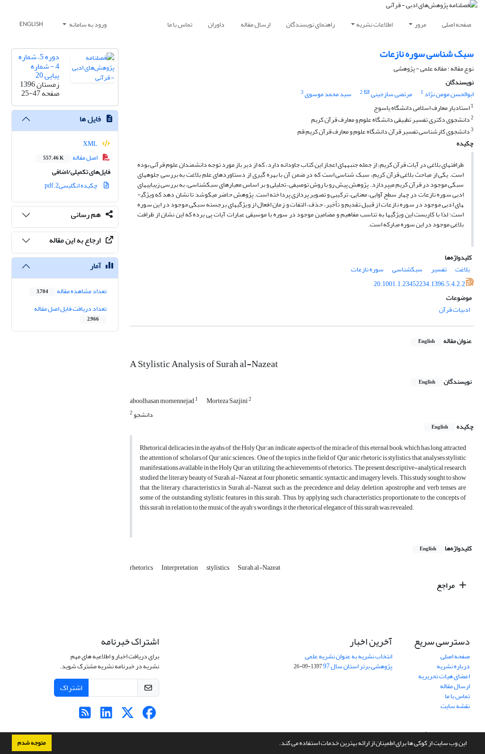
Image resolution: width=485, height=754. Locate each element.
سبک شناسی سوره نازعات (427, 54)
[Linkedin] (106, 715)
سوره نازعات (367, 269)
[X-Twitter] (127, 715)
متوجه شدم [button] (32, 742)
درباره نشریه (453, 666)
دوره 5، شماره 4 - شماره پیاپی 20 (38, 66)
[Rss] (85, 715)
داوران (216, 24)
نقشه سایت (455, 706)
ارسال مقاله (255, 24)
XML (91, 143)
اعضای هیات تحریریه (444, 676)
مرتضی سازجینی (391, 94)
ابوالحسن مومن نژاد (449, 94)
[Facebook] (149, 715)
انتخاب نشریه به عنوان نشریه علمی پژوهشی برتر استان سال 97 (348, 661)
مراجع (446, 585)
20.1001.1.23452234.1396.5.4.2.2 (419, 284)
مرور (420, 24)
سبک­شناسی (407, 269)
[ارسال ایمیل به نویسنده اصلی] (367, 92)
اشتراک (71, 688)
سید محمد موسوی (328, 94)
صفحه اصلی (456, 24)
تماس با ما (179, 24)
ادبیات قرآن (454, 309)
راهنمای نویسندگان (310, 24)
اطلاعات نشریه (374, 24)
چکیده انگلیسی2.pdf (72, 185)
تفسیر (439, 269)
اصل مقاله (71, 157)
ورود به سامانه (87, 24)
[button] (276, 744)
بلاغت (462, 269)
